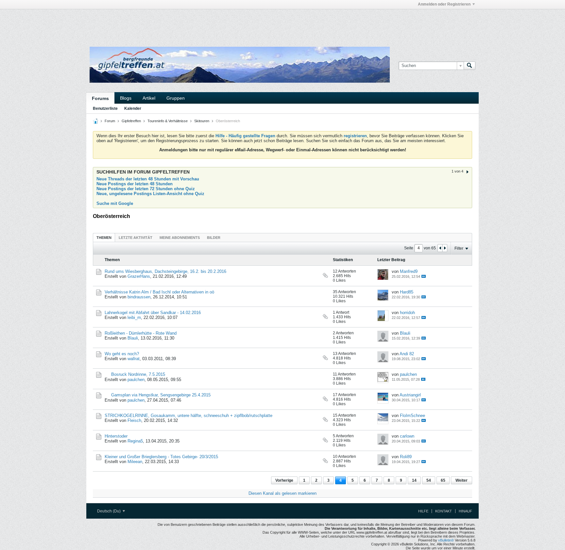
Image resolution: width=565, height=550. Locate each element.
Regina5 (135, 441)
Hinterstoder (116, 436)
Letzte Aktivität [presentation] (135, 238)
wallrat (134, 358)
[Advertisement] (184, 24)
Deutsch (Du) (109, 511)
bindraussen (139, 296)
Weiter (461, 480)
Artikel (149, 98)
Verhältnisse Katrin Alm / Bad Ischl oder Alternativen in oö (159, 292)
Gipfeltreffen (131, 121)
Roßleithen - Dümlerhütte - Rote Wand (141, 333)
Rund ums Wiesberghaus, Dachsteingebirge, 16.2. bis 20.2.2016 (165, 271)
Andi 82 (407, 353)
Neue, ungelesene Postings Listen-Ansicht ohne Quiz (150, 193)
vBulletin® (446, 540)
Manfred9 (409, 271)
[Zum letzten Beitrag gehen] (423, 276)
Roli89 (406, 456)
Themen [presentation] (103, 238)
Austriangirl (410, 394)
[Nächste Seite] (444, 248)
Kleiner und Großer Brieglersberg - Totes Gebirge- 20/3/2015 (161, 456)
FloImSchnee (412, 415)
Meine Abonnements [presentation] (180, 238)
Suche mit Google (114, 203)
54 (428, 480)
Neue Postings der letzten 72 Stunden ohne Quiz (145, 188)
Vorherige (284, 480)
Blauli (133, 338)
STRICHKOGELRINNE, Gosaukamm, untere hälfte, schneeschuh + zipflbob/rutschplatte (188, 415)
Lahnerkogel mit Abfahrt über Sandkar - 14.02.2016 (153, 312)
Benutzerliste (105, 108)
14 (414, 480)
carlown (407, 436)
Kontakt (443, 511)
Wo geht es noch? (122, 353)
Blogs (125, 98)
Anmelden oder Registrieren (444, 4)
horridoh (407, 312)
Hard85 (406, 292)
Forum (110, 121)
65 (443, 480)
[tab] (104, 237)
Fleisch (134, 420)
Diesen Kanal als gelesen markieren (282, 493)
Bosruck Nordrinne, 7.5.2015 (138, 374)
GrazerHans (139, 276)
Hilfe (423, 511)
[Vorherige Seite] (440, 248)
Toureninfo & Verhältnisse (167, 121)
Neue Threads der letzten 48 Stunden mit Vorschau (147, 178)
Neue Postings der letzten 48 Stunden (134, 183)
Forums (100, 98)
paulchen (136, 379)
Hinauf (465, 511)
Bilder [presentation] (213, 238)
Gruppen (175, 98)
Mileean (135, 461)
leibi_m (134, 317)
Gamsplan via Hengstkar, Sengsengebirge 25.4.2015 (161, 394)
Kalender (132, 108)
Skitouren (201, 121)
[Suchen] (469, 65)
